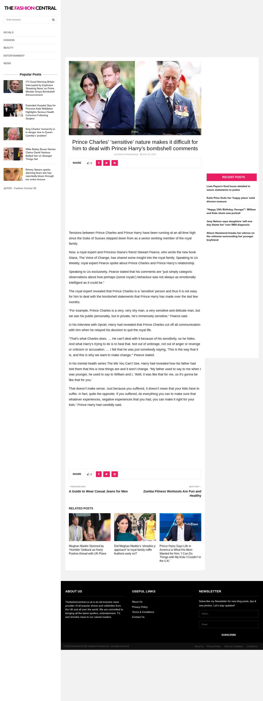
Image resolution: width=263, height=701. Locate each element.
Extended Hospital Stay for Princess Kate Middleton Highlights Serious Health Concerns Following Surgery (41, 112)
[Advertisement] (131, 25)
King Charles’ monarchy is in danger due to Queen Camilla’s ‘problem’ (40, 132)
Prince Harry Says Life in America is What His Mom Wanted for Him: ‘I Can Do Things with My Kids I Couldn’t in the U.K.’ (180, 553)
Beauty (8, 47)
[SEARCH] (53, 19)
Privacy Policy (140, 606)
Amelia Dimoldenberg (127, 154)
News (7, 63)
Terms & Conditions (143, 611)
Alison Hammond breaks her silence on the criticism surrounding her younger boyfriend (231, 236)
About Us (137, 601)
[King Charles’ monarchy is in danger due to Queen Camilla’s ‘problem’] (13, 133)
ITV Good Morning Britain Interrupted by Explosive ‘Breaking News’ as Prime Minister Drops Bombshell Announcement (40, 88)
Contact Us (138, 616)
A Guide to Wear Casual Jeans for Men (98, 491)
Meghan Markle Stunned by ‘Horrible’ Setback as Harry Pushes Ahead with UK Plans (87, 549)
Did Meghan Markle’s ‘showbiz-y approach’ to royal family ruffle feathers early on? (134, 549)
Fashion (9, 40)
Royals (8, 32)
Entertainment (14, 55)
